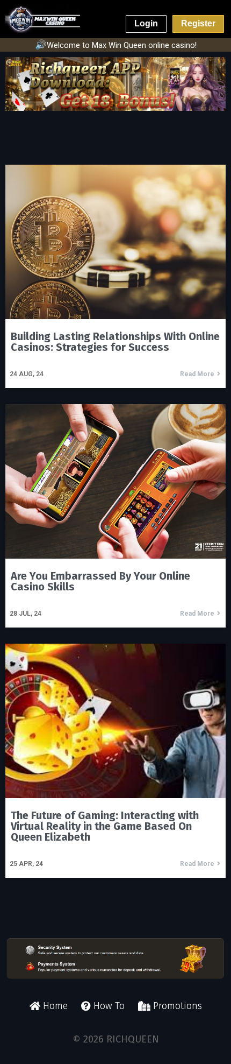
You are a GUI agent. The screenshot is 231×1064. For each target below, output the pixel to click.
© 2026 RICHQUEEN (116, 1039)
